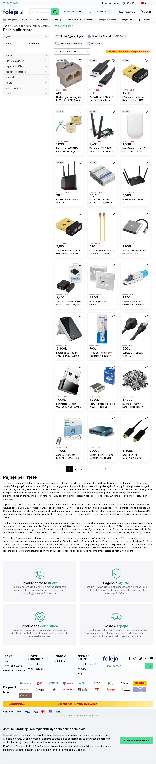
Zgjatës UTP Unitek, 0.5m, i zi (132, 354)
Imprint (6, 661)
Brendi (9, 55)
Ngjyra (9, 82)
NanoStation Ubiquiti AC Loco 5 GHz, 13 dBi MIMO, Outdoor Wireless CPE (134, 150)
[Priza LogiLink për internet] (102, 278)
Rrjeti (8, 93)
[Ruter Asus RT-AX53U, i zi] (135, 175)
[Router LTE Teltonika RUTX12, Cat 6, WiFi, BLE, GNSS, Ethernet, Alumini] (102, 175)
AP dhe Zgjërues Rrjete (71, 36)
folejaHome (27, 20)
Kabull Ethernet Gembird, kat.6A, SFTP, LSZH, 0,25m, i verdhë (102, 252)
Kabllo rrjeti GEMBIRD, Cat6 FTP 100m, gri (67, 150)
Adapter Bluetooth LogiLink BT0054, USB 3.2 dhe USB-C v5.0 (67, 457)
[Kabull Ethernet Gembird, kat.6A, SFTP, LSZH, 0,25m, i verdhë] (102, 226)
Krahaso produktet (75, 11)
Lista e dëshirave (100, 12)
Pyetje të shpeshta (87, 664)
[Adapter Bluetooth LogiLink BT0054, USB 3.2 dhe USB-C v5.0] (69, 431)
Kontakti (82, 668)
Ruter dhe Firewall (101, 36)
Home (6, 26)
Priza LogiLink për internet (98, 303)
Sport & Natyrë (145, 20)
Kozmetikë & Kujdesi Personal (80, 20)
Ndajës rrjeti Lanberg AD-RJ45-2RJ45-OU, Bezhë (69, 99)
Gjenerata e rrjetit (15, 61)
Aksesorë (96, 43)
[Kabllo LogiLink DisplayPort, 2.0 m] (135, 431)
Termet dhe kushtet (13, 665)
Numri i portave (13, 88)
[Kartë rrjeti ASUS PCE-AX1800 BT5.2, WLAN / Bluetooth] (102, 124)
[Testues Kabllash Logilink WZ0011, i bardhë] (102, 380)
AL (146, 3)
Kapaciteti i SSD (14, 66)
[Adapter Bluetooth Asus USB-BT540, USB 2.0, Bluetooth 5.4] (69, 226)
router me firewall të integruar (90, 523)
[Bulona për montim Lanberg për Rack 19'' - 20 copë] (135, 380)
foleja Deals (42, 20)
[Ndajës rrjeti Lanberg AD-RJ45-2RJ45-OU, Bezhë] (69, 73)
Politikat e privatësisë (14, 670)
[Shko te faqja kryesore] (13, 11)
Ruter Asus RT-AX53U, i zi (134, 201)
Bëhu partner (34, 664)
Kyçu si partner (35, 668)
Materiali (10, 77)
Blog (80, 673)
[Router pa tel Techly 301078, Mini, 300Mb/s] (69, 329)
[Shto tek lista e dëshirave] (80, 60)
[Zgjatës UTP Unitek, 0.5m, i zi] (135, 329)
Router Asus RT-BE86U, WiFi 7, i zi (68, 201)
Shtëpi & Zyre (127, 20)
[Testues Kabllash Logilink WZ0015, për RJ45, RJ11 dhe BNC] (69, 278)
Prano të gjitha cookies (136, 740)
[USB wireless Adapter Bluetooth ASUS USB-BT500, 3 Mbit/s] (135, 73)
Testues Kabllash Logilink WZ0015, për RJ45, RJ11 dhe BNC (69, 303)
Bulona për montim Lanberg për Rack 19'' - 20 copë (134, 405)
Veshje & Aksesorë (107, 20)
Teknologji (57, 20)
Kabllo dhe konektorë (71, 43)
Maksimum (37, 45)
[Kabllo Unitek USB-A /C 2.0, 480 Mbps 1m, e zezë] (102, 73)
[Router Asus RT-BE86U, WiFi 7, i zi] (69, 175)
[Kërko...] (55, 11)
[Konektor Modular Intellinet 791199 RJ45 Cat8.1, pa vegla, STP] (135, 278)
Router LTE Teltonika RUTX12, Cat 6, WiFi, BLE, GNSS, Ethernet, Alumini (102, 201)
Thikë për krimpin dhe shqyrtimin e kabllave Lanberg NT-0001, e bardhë (100, 354)
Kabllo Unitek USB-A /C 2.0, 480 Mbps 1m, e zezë (101, 99)
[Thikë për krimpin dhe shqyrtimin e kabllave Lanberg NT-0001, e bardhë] (102, 329)
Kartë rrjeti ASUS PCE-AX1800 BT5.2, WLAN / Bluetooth (101, 150)
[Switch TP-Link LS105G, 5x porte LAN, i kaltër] (102, 431)
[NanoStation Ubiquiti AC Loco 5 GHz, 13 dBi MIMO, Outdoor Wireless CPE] (135, 124)
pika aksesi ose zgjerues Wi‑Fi (126, 504)
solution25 (92, 715)
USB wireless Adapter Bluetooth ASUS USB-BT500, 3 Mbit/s (133, 99)
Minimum (14, 45)
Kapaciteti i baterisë (16, 71)
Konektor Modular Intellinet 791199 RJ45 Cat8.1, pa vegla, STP (133, 303)
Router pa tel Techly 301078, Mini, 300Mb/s (67, 354)
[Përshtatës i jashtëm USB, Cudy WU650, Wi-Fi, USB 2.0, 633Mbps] (69, 380)
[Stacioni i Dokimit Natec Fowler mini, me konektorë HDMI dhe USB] (135, 226)
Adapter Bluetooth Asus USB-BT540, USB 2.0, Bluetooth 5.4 (68, 252)
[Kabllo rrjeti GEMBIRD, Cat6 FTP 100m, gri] (69, 124)
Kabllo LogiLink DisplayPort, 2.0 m (131, 456)
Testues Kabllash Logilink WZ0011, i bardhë (102, 405)
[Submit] (149, 666)
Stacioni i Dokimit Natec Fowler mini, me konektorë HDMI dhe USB (134, 252)
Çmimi (8, 36)
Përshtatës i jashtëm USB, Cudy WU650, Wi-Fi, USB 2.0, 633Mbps (69, 405)
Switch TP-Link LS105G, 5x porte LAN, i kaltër (101, 456)
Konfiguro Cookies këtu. (17, 746)
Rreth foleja (59, 661)
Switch (123, 36)
